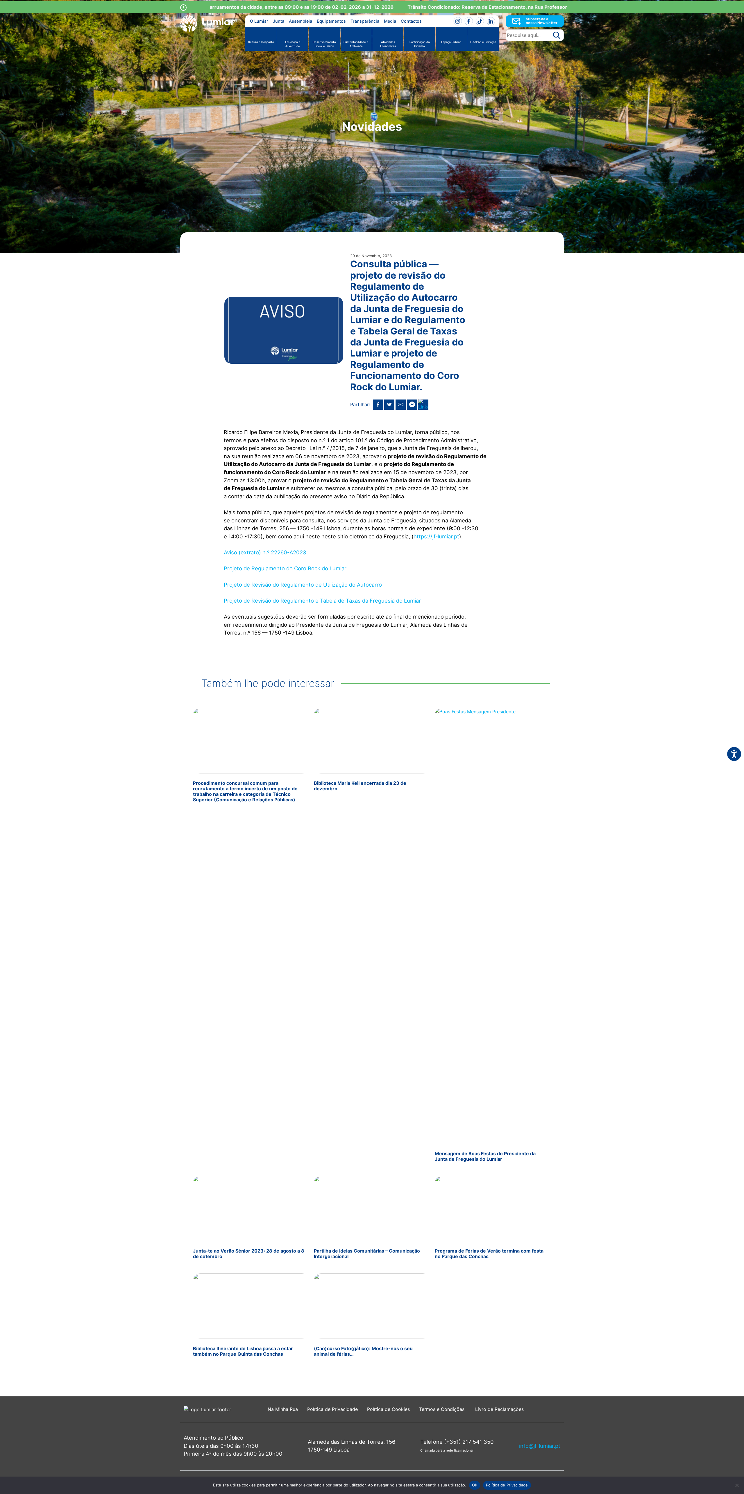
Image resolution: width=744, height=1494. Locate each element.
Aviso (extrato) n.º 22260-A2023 (265, 552)
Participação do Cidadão (419, 44)
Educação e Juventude (293, 44)
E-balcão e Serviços (483, 42)
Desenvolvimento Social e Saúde (324, 44)
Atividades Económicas (388, 44)
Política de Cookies (388, 1409)
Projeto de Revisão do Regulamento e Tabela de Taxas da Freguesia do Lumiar (322, 600)
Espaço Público (451, 42)
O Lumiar (259, 21)
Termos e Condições (442, 1409)
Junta (278, 21)
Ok (474, 1485)
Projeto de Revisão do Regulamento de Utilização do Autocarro (303, 584)
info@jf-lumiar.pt (539, 1446)
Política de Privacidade (332, 1409)
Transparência (364, 21)
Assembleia (300, 21)
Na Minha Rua (283, 1409)
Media (390, 21)
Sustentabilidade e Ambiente (356, 44)
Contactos (411, 21)
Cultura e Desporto (261, 42)
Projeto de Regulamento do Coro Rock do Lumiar (285, 568)
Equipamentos (331, 21)
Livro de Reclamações (499, 1409)
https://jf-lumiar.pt (436, 536)
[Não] (737, 1485)
